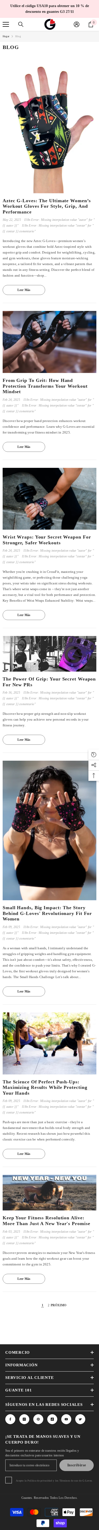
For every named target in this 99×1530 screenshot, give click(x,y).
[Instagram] (24, 1419)
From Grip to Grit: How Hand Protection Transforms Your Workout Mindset (45, 386)
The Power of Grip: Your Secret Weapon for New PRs (49, 681)
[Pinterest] (38, 1419)
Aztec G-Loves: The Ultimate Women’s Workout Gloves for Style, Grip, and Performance (47, 206)
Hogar (6, 36)
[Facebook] (10, 1419)
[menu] (6, 24)
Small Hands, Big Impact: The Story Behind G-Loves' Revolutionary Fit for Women (47, 913)
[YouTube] (66, 1419)
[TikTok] (52, 1419)
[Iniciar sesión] (76, 24)
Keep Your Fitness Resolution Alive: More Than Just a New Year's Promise (46, 1220)
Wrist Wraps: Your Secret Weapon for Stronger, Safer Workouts (47, 539)
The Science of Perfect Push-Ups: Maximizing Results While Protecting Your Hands (45, 1087)
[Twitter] (80, 1419)
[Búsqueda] (21, 24)
